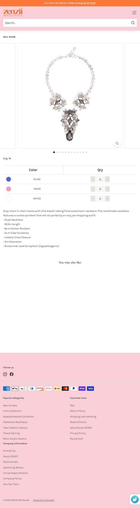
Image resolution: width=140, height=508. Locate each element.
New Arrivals (10, 405)
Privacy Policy (78, 433)
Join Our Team (11, 484)
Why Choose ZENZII (81, 427)
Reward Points (78, 422)
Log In (7, 158)
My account (76, 438)
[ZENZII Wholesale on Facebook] (11, 374)
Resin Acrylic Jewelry (14, 438)
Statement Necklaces (15, 422)
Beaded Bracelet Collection (18, 416)
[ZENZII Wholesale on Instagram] (5, 374)
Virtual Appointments (15, 473)
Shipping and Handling (83, 416)
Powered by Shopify (43, 500)
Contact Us (9, 450)
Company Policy (12, 478)
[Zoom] (117, 143)
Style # (26, 335)
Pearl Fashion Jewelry (15, 427)
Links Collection (12, 410)
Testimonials (10, 461)
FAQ (72, 405)
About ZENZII (10, 456)
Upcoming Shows (13, 467)
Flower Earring (11, 433)
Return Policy (77, 410)
